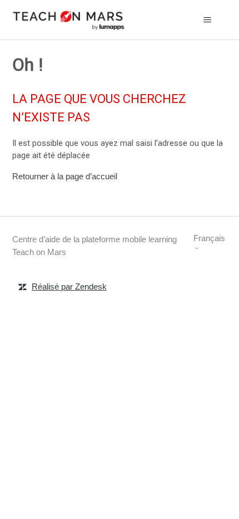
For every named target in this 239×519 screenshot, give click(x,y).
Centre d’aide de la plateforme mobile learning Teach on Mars (94, 245)
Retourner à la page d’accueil (64, 176)
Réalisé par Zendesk (69, 286)
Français (209, 238)
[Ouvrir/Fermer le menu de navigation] (207, 20)
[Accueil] (69, 19)
